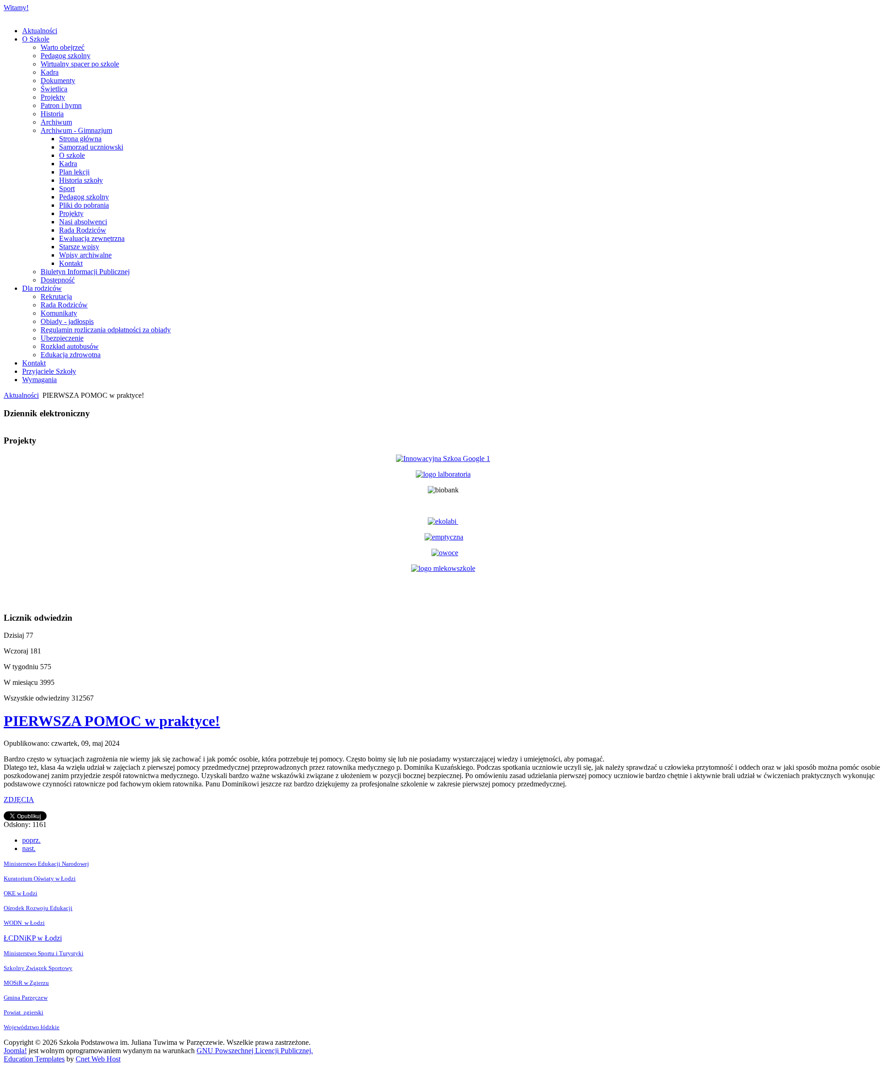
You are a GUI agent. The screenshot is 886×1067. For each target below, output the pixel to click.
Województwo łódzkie (32, 1027)
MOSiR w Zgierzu (26, 982)
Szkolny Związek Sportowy (38, 968)
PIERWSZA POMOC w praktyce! (112, 721)
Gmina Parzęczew (26, 997)
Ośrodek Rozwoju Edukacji (38, 908)
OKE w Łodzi (20, 893)
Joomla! (15, 1051)
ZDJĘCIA (19, 799)
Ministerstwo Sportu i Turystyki (44, 953)
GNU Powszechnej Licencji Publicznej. (255, 1051)
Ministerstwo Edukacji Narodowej (46, 863)
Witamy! (16, 8)
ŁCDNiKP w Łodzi (33, 938)
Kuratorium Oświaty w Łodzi (40, 878)
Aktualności (21, 395)
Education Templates (34, 1059)
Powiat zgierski (23, 1012)
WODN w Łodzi (24, 922)
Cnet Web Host (98, 1059)
